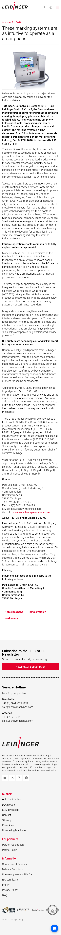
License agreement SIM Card (18, 874)
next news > (11, 618)
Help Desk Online (11, 799)
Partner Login (9, 849)
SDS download (10, 809)
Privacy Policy (10, 889)
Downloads (8, 804)
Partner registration (13, 844)
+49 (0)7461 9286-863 (15, 703)
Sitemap (6, 820)
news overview (38, 611)
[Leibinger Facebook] (26, 778)
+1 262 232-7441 (12, 716)
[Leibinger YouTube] (5, 778)
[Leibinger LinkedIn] (12, 778)
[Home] (15, 7)
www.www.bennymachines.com (31, 512)
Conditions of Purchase (15, 864)
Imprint (6, 884)
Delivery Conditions (13, 869)
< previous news (14, 611)
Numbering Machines (14, 830)
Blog (4, 895)
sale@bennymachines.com (17, 706)
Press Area (8, 825)
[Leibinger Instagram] (19, 778)
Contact (6, 814)
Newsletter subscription (30, 666)
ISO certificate (10, 879)
